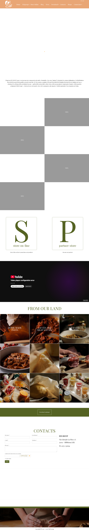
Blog (42, 4)
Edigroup (25, 4)
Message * (7, 445)
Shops (70, 4)
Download (54, 4)
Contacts (63, 4)
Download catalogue (44, 412)
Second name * (35, 435)
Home (18, 4)
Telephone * (34, 440)
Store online (35, 4)
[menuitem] (18, 4)
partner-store (67, 245)
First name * (7, 435)
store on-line (21, 245)
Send (7, 461)
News (47, 4)
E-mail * (6, 440)
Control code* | (13, 453)
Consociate (77, 4)
